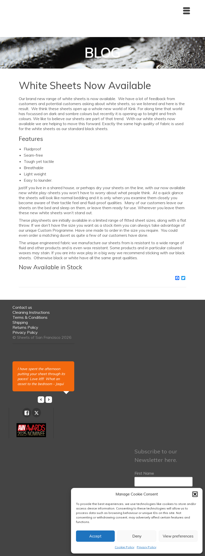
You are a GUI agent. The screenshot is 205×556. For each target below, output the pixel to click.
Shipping (20, 322)
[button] (195, 494)
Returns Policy (25, 327)
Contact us (22, 307)
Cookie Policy (124, 547)
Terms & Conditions (30, 317)
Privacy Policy (146, 547)
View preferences (178, 536)
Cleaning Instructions (31, 312)
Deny (137, 536)
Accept (95, 536)
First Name (144, 473)
